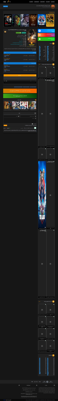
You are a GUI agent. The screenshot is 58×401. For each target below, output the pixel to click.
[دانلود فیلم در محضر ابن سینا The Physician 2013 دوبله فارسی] (31, 36)
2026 (50, 374)
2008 (50, 363)
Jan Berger (14, 42)
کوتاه (50, 55)
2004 (50, 360)
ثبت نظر (5, 125)
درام (50, 51)
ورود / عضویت (5, 6)
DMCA (32, 381)
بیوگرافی (42, 46)
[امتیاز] (33, 44)
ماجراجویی (42, 55)
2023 (42, 372)
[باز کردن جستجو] (10, 2)
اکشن (50, 46)
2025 (42, 373)
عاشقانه (50, 52)
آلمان (22, 39)
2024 (50, 373)
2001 (42, 358)
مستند (50, 56)
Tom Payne (21, 44)
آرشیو (39, 64)
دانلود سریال (47, 1)
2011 (42, 364)
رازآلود (42, 51)
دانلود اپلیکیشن (37, 1)
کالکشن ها (31, 1)
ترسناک (42, 47)
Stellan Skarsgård (17, 44)
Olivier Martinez (13, 44)
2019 (42, 369)
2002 (50, 359)
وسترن (50, 60)
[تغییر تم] (4, 1)
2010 (50, 364)
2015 (42, 367)
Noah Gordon (17, 42)
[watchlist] (31, 43)
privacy (40, 381)
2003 (42, 359)
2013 (21, 38)
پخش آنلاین (25, 55)
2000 (50, 358)
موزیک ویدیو (42, 56)
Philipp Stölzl (21, 41)
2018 (50, 369)
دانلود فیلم (52, 1)
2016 (50, 368)
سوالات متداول (36, 381)
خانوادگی (50, 50)
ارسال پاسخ (22, 128)
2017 (42, 368)
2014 (50, 367)
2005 (42, 360)
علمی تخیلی (42, 52)
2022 (50, 372)
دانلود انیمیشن (42, 1)
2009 (42, 363)
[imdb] (5, 31)
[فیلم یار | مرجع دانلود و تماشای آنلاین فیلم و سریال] (53, 6)
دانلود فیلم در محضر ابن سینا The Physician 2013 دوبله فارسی (17, 30)
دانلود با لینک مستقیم (32, 55)
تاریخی (50, 47)
